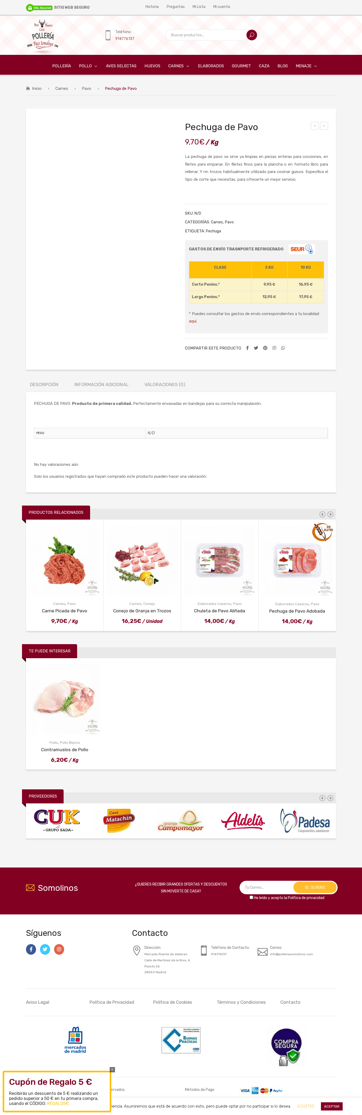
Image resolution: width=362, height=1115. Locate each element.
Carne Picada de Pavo (315, 126)
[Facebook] (247, 348)
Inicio (37, 88)
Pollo (54, 743)
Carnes (61, 88)
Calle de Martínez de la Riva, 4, (167, 960)
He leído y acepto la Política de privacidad (289, 898)
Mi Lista (199, 7)
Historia (152, 7)
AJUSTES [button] (305, 1106)
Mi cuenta (221, 7)
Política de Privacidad (112, 1002)
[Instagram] (274, 348)
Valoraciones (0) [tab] (164, 384)
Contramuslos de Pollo (64, 749)
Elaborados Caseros (214, 604)
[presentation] (322, 514)
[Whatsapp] (283, 348)
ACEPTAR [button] (331, 1106)
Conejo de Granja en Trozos (142, 610)
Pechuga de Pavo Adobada (297, 611)
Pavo (86, 88)
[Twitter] (256, 348)
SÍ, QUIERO (315, 887)
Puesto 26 (152, 966)
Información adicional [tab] (101, 384)
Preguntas (176, 7)
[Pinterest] (265, 348)
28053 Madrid (155, 972)
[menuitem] (57, 66)
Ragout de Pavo (324, 126)
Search (251, 35)
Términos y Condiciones (241, 1002)
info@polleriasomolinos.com (291, 954)
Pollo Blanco (70, 743)
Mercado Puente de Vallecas (165, 954)
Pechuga (213, 231)
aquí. (193, 321)
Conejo (149, 604)
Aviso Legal (37, 1002)
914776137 (124, 39)
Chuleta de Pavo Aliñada (219, 610)
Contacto (290, 1002)
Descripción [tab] (44, 384)
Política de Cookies (172, 1002)
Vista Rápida (68, 560)
